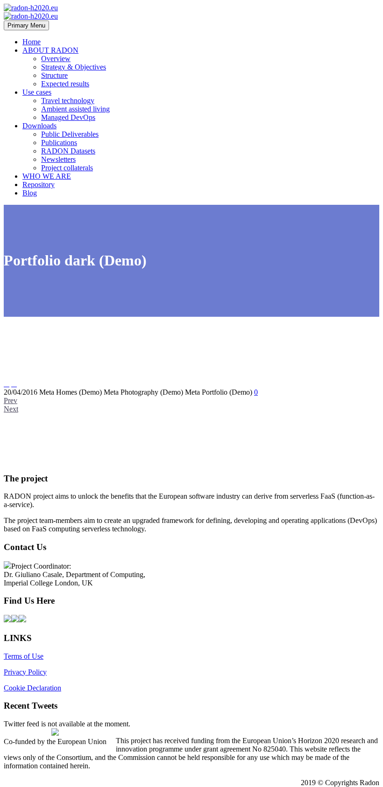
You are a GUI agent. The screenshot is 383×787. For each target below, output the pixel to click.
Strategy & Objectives (73, 67)
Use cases (36, 92)
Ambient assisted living (75, 109)
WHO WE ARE (46, 176)
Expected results (65, 84)
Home (31, 42)
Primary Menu (26, 25)
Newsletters (58, 159)
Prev (10, 400)
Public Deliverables (70, 134)
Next (11, 409)
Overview (56, 59)
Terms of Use (23, 656)
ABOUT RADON (50, 50)
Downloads (39, 126)
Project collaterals (67, 168)
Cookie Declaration (32, 688)
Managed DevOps (68, 117)
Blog (29, 193)
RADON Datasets (68, 151)
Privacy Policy (25, 672)
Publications (59, 142)
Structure (54, 75)
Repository (38, 184)
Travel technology (67, 100)
